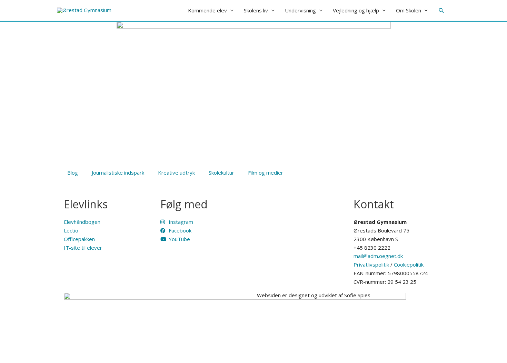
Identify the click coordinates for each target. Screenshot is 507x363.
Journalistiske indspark (118, 172)
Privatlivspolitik (371, 264)
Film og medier (265, 172)
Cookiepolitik (409, 264)
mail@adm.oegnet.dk (378, 255)
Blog (72, 172)
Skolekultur (221, 172)
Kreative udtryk (176, 172)
